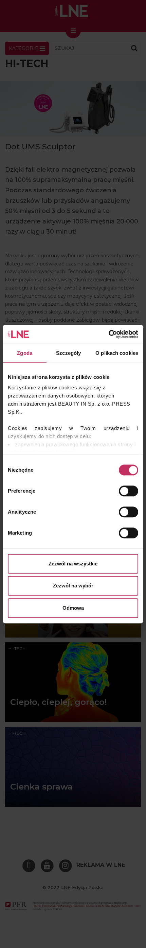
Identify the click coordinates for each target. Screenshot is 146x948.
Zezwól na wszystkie (73, 563)
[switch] (128, 491)
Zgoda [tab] (24, 353)
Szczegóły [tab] (68, 353)
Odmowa (73, 608)
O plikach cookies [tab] (116, 353)
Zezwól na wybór (73, 585)
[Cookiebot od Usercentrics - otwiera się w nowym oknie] (108, 334)
